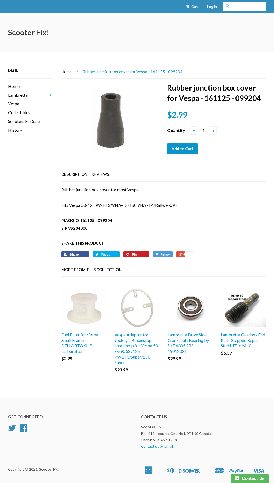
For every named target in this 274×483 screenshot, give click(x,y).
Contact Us (252, 478)
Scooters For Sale (24, 121)
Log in (212, 6)
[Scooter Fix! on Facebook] (24, 430)
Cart (195, 6)
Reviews (100, 174)
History (15, 130)
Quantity (176, 130)
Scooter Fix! (28, 32)
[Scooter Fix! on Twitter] (12, 430)
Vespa (13, 103)
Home (14, 86)
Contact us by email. (157, 446)
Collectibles (19, 112)
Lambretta (18, 95)
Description (74, 174)
